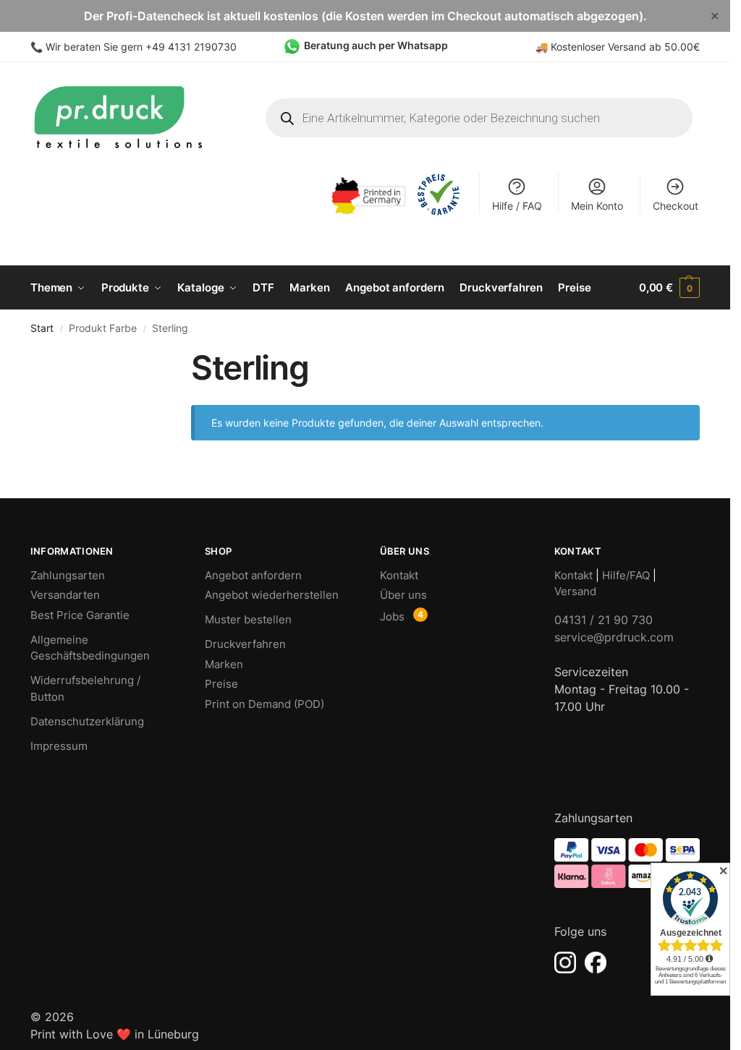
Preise (221, 684)
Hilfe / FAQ (517, 206)
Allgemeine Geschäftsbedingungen (90, 648)
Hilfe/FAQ (626, 575)
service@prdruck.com (614, 637)
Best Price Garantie (80, 615)
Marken (224, 664)
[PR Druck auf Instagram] (565, 962)
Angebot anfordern (253, 575)
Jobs (392, 616)
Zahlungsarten (67, 575)
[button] (669, 288)
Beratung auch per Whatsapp (376, 45)
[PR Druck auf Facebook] (595, 962)
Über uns (403, 595)
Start (42, 328)
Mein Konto (597, 206)
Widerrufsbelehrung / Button (85, 688)
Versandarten (65, 595)
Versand (575, 591)
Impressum (59, 746)
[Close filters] (148, 356)
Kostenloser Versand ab (607, 46)
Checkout (675, 206)
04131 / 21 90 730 (603, 619)
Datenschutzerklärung (87, 721)
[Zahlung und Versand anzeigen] (627, 863)
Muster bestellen (248, 619)
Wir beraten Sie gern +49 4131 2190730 (141, 46)
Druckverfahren (245, 644)
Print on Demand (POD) (264, 704)
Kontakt (399, 575)
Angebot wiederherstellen (272, 595)
